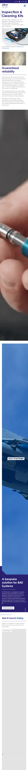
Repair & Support (11, 46)
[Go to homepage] (5, 6)
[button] (25, 5)
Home (3, 46)
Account (16, 1)
